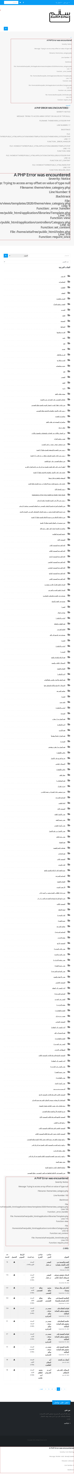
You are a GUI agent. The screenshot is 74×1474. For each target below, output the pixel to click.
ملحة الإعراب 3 (60, 1005)
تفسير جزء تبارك (60, 1016)
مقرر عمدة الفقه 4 (60, 966)
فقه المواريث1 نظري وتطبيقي (56, 747)
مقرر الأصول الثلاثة (60, 814)
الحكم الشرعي (61, 629)
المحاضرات (62, 282)
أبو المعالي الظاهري (48, 1362)
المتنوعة (63, 321)
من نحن (65, 2)
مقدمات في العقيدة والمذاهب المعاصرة (54, 596)
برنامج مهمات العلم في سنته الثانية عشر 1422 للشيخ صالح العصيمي (46, 1139)
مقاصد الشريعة (61, 691)
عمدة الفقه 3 (61, 921)
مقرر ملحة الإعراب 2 (59, 960)
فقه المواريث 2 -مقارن (58, 719)
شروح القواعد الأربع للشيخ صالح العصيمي (53, 1111)
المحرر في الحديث (60, 999)
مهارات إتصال (61, 613)
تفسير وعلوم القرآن (59, 439)
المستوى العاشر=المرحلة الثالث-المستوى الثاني (52, 1128)
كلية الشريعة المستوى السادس (56, 568)
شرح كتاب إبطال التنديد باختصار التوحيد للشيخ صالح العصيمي (48, 405)
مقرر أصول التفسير (59, 826)
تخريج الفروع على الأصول (58, 758)
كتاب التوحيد (61, 865)
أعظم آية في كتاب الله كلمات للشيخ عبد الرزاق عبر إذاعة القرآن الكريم (45, 467)
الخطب (63, 293)
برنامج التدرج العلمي (59, 1123)
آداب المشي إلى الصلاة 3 (58, 1061)
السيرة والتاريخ (61, 360)
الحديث (63, 310)
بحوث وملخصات (60, 366)
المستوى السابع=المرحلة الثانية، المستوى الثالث (52, 1055)
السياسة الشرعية (60, 798)
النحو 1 (63, 607)
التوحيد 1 (62, 652)
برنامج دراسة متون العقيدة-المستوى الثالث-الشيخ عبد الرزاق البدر (47, 1156)
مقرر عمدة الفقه (60, 820)
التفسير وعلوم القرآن (59, 304)
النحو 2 (63, 641)
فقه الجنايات (61, 854)
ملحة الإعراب (61, 938)
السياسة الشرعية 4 (59, 994)
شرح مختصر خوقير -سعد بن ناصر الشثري (53, 444)
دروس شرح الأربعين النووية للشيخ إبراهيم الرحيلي (51, 500)
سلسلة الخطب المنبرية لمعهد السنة (55, 1167)
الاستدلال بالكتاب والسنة (58, 663)
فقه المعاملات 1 (60, 781)
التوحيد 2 (62, 741)
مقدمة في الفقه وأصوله (58, 601)
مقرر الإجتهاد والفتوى (59, 977)
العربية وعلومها (61, 332)
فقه (64, 344)
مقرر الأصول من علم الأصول (57, 831)
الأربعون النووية (61, 887)
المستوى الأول (61, 540)
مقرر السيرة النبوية (59, 954)
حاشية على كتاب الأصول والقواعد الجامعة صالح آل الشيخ (49, 472)
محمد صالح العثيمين (48, 1290)
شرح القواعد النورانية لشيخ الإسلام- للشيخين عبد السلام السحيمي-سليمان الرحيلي (42, 506)
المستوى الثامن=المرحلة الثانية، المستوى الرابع (52, 1095)
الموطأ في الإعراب (60, 1050)
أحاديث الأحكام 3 (60, 708)
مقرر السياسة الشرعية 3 (58, 971)
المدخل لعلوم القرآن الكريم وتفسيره (55, 585)
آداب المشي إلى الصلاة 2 (58, 1027)
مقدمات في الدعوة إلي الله (57, 635)
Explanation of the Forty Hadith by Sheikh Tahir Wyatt (48, 495)
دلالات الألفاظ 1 (60, 753)
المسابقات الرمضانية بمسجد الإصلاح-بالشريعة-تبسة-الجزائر (48, 1100)
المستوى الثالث (61, 904)
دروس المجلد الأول (60, 489)
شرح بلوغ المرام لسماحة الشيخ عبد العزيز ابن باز (51, 898)
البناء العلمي (61, 803)
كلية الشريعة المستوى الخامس (56, 562)
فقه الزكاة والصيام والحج (58, 657)
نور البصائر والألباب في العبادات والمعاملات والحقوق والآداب (48, 433)
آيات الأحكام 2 (61, 725)
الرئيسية (68, 105)
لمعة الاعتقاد (61, 910)
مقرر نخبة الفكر (60, 837)
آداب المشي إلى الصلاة (58, 988)
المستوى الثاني (61, 859)
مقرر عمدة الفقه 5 (60, 1072)
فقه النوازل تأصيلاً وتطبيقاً (58, 736)
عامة (64, 338)
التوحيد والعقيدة (61, 299)
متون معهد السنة (60, 1162)
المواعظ (63, 327)
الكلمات (63, 287)
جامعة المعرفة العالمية (58, 534)
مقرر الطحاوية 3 (60, 1078)
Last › (41, 1389)
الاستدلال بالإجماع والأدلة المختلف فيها (54, 685)
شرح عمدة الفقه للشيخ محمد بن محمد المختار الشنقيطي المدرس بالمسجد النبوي (42, 512)
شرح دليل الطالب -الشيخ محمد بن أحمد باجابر (52, 893)
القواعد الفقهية (61, 669)
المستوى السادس (60, 1022)
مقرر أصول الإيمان (60, 1083)
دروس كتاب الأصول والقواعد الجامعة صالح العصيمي (50, 411)
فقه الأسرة (62, 730)
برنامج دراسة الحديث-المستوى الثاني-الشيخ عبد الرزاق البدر (48, 1145)
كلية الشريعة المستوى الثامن (57, 579)
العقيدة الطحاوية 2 (60, 1039)
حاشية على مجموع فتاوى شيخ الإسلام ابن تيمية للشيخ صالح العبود (46, 484)
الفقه (63, 315)
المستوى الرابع (61, 943)
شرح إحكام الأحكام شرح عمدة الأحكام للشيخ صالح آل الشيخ (48, 517)
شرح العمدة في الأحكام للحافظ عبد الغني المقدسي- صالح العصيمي (46, 1173)
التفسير (63, 377)
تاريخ (64, 388)
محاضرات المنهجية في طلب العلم (55, 422)
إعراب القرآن (61, 786)
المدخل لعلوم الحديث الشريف (56, 590)
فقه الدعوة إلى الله (59, 1033)
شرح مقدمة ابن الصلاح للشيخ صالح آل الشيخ (52, 523)
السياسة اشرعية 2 (60, 932)
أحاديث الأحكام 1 (60, 618)
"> (43, 69)
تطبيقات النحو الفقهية (59, 848)
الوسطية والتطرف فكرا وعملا (57, 478)
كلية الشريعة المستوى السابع (57, 573)
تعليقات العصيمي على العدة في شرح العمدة (52, 400)
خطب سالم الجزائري (59, 1151)
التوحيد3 (63, 713)
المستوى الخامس (60, 982)
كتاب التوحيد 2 (61, 915)
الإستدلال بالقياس (60, 764)
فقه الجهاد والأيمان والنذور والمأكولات (54, 680)
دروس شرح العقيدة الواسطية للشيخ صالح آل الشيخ (51, 450)
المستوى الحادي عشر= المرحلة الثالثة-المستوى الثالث (50, 1134)
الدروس (63, 276)
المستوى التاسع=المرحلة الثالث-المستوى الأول (52, 1117)
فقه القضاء (62, 842)
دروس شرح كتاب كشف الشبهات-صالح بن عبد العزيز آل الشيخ (47, 456)
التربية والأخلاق (61, 355)
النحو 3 (63, 697)
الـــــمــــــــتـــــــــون (59, 1089)
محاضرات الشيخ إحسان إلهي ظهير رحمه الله (52, 528)
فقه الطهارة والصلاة (59, 624)
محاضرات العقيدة (60, 416)
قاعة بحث (62, 702)
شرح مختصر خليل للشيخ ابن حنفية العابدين (53, 792)
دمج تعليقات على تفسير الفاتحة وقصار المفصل (52, 1106)
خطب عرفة (62, 428)
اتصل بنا (58, 2)
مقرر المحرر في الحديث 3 (57, 1067)
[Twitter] (20, 2)
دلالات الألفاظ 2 (60, 769)
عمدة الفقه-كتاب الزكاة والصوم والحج (54, 870)
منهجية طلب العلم (60, 394)
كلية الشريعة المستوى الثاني (57, 545)
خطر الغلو (62, 775)
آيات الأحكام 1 (61, 674)
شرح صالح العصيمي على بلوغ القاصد (54, 461)
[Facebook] (23, 2)
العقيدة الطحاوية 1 (60, 1010)
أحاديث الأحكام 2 (60, 646)
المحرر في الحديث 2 (59, 1044)
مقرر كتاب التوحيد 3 (59, 949)
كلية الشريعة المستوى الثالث (57, 551)
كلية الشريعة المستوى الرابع (57, 556)
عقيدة (63, 349)
